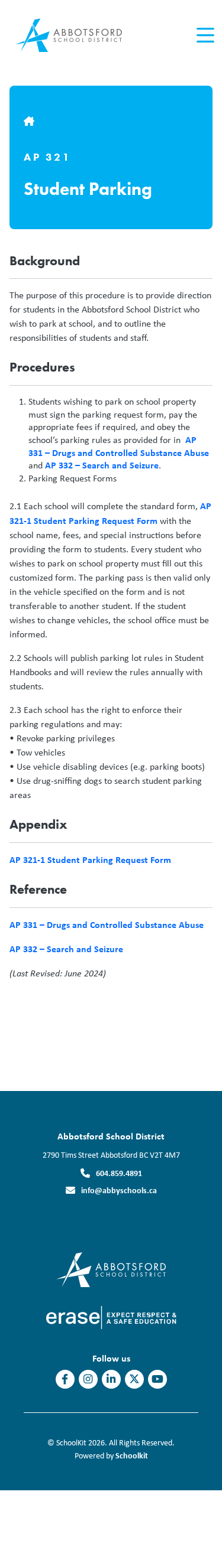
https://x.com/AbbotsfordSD (134, 1379)
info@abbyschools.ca (119, 1190)
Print (30, 1001)
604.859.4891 (119, 1172)
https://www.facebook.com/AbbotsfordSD (65, 1379)
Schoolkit (131, 1455)
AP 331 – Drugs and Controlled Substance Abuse (118, 446)
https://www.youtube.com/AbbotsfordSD (157, 1379)
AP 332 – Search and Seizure (102, 464)
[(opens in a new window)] (111, 1268)
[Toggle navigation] (205, 35)
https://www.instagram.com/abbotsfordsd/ (87, 1379)
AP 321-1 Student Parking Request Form (90, 859)
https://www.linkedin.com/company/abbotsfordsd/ (111, 1379)
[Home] (76, 36)
